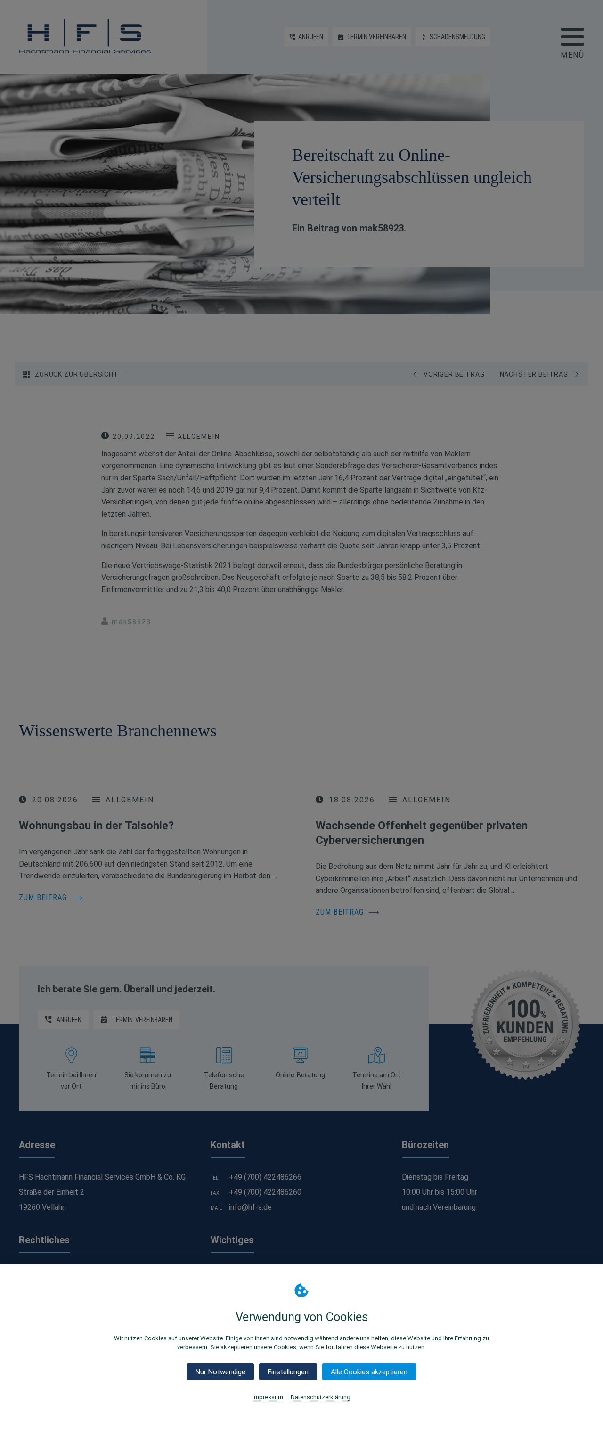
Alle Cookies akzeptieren (369, 1372)
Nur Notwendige (220, 1372)
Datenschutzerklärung (320, 1397)
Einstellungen (288, 1372)
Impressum (268, 1397)
